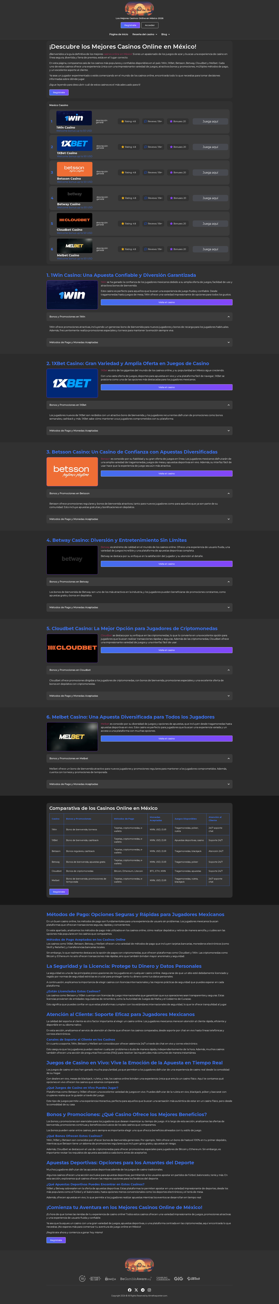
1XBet (104, 370)
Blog (164, 34)
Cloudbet (106, 635)
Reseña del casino (143, 34)
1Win (103, 282)
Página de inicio (118, 34)
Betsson (105, 458)
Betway (105, 547)
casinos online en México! (117, 54)
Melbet (105, 724)
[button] (144, 34)
